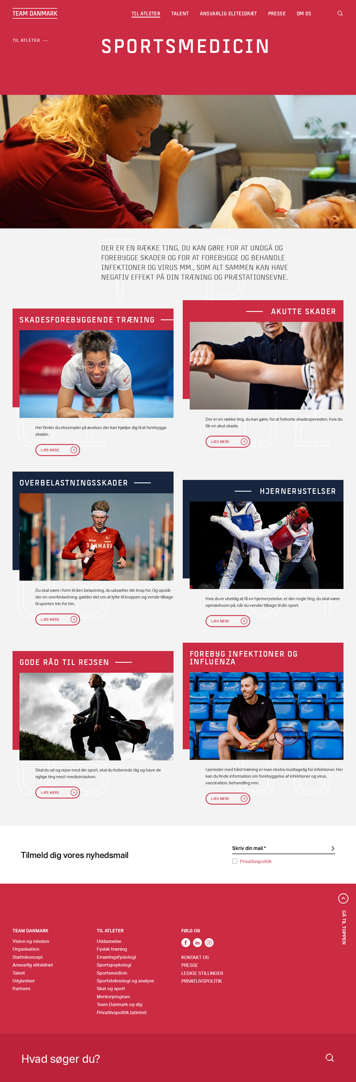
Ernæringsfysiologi (116, 957)
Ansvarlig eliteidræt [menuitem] (228, 13)
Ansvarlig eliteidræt (33, 965)
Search (340, 13)
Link (197, 942)
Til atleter (26, 40)
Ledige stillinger (202, 973)
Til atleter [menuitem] (146, 13)
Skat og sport (111, 988)
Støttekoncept (28, 957)
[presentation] (96, 374)
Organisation (26, 949)
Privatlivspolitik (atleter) (122, 1012)
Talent (19, 973)
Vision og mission (31, 941)
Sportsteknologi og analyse (125, 981)
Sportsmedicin (112, 973)
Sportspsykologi (114, 965)
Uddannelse (109, 941)
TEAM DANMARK (35, 13)
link (185, 942)
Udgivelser (24, 981)
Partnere (21, 988)
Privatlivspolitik (255, 861)
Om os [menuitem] (304, 13)
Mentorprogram (113, 996)
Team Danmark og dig (119, 1004)
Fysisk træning (112, 949)
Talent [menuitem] (180, 13)
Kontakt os (195, 957)
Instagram (209, 942)
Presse (189, 965)
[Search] (330, 1058)
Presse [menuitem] (277, 13)
